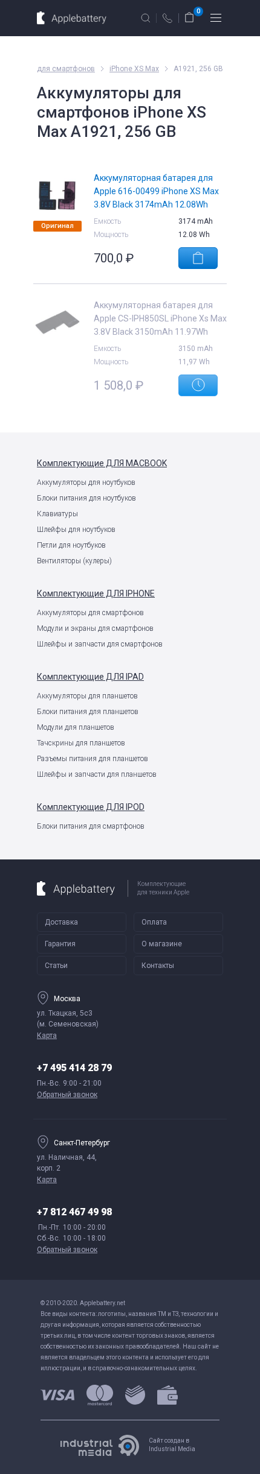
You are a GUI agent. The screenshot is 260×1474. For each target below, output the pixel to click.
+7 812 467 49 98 (74, 1212)
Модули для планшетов (75, 727)
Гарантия (60, 944)
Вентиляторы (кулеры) (74, 561)
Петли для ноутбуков (71, 545)
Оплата (154, 922)
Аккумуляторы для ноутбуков (86, 482)
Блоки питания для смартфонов (91, 826)
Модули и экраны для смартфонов (95, 628)
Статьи (56, 965)
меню (216, 18)
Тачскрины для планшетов (81, 743)
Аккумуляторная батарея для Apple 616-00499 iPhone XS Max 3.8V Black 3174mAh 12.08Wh (156, 191)
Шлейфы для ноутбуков (76, 529)
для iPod (91, 807)
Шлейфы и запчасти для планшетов (97, 774)
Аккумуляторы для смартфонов (90, 613)
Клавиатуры (57, 514)
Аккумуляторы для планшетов (87, 696)
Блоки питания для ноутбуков (86, 498)
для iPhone (96, 593)
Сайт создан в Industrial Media (172, 1444)
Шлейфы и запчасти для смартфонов (100, 644)
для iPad (90, 677)
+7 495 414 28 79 (74, 1068)
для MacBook (102, 463)
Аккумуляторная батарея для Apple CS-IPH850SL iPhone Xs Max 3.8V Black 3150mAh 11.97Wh (160, 318)
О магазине (161, 944)
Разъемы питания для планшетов (92, 758)
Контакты (157, 965)
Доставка (61, 922)
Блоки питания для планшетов (87, 711)
